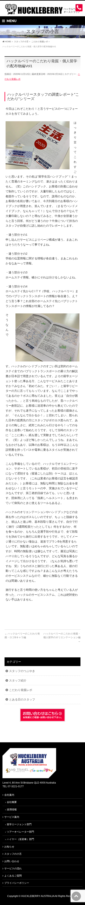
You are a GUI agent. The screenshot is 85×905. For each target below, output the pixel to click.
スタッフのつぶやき (22, 671)
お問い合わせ (11, 861)
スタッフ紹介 (17, 680)
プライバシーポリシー (16, 882)
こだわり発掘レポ (20, 690)
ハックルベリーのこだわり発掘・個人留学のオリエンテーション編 (61, 637)
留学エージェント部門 (19, 824)
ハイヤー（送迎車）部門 (20, 839)
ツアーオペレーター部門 (20, 831)
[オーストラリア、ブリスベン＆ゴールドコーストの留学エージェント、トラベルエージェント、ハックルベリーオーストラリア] (42, 9)
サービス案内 (11, 817)
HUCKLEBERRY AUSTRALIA (38, 896)
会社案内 (9, 794)
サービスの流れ (13, 868)
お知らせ (9, 846)
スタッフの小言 (13, 853)
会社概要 (12, 802)
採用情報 (12, 809)
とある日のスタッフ (22, 699)
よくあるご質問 (13, 875)
